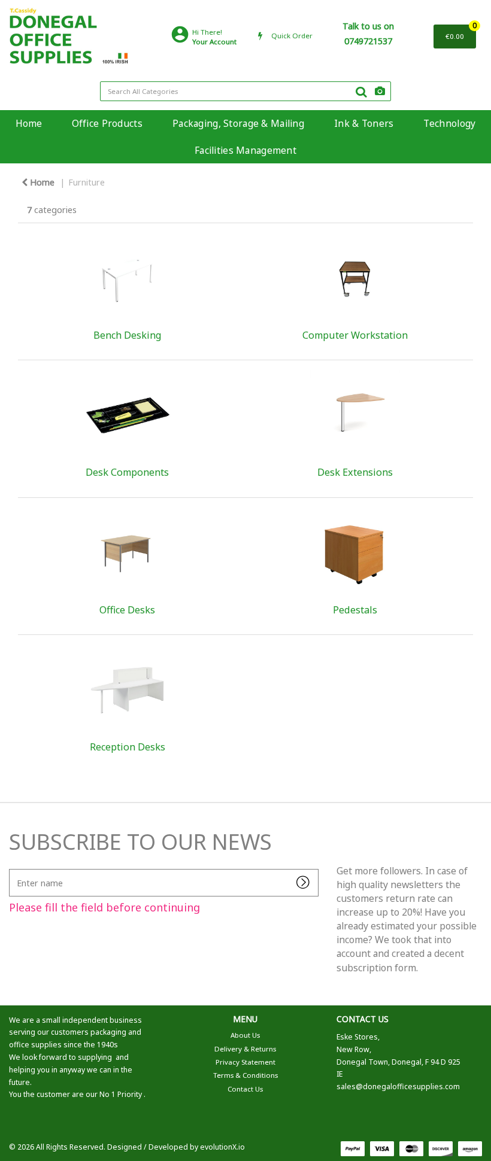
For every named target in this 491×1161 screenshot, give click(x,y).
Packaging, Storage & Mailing (238, 123)
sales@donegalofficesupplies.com (398, 1086)
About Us (245, 1035)
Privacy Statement (245, 1061)
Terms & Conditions (245, 1075)
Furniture (86, 182)
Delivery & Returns (245, 1048)
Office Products (107, 123)
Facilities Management (245, 150)
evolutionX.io (222, 1147)
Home (29, 123)
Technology (449, 123)
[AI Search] (380, 91)
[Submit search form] (361, 92)
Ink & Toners (363, 123)
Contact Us (245, 1088)
